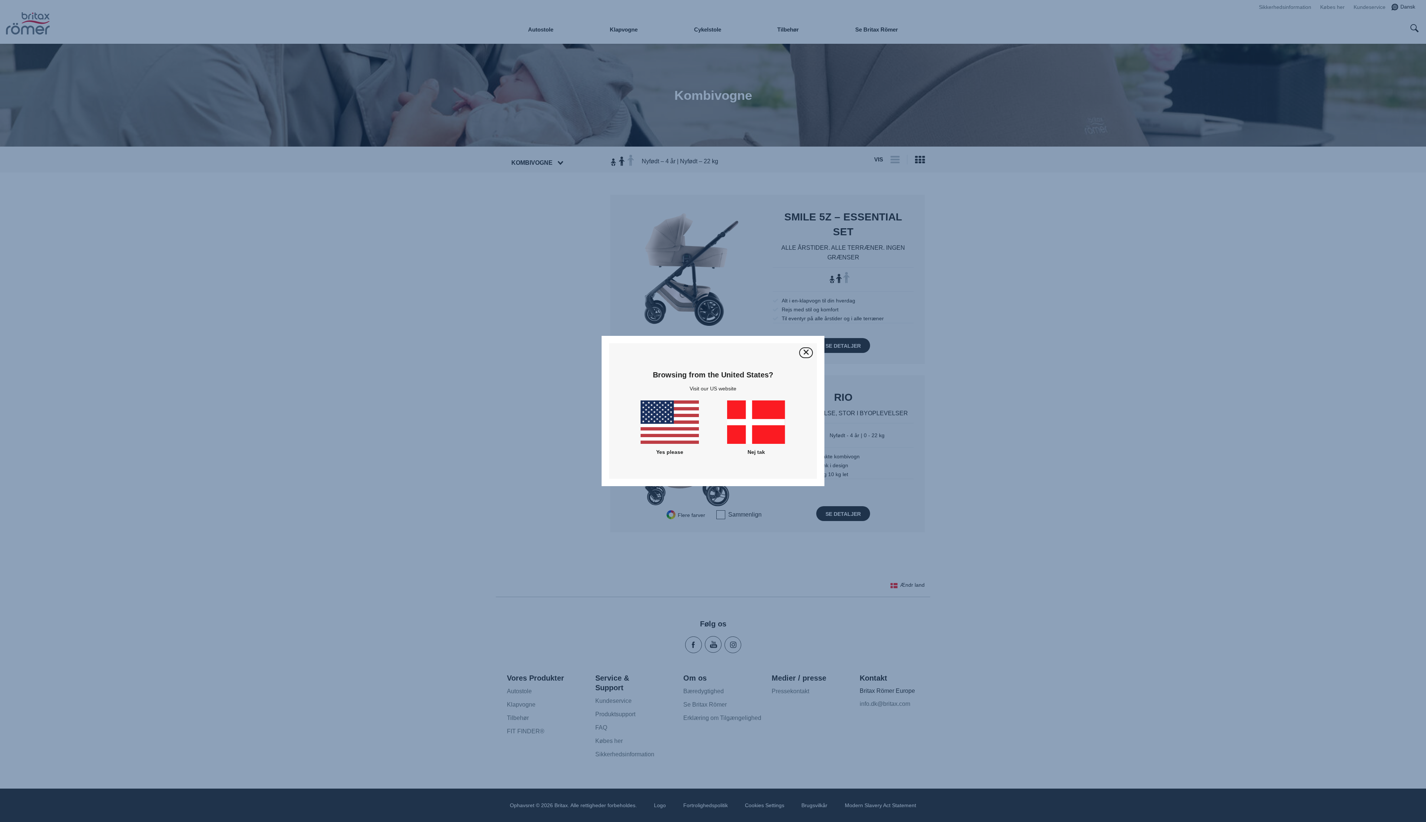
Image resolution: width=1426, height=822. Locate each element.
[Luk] (806, 353)
